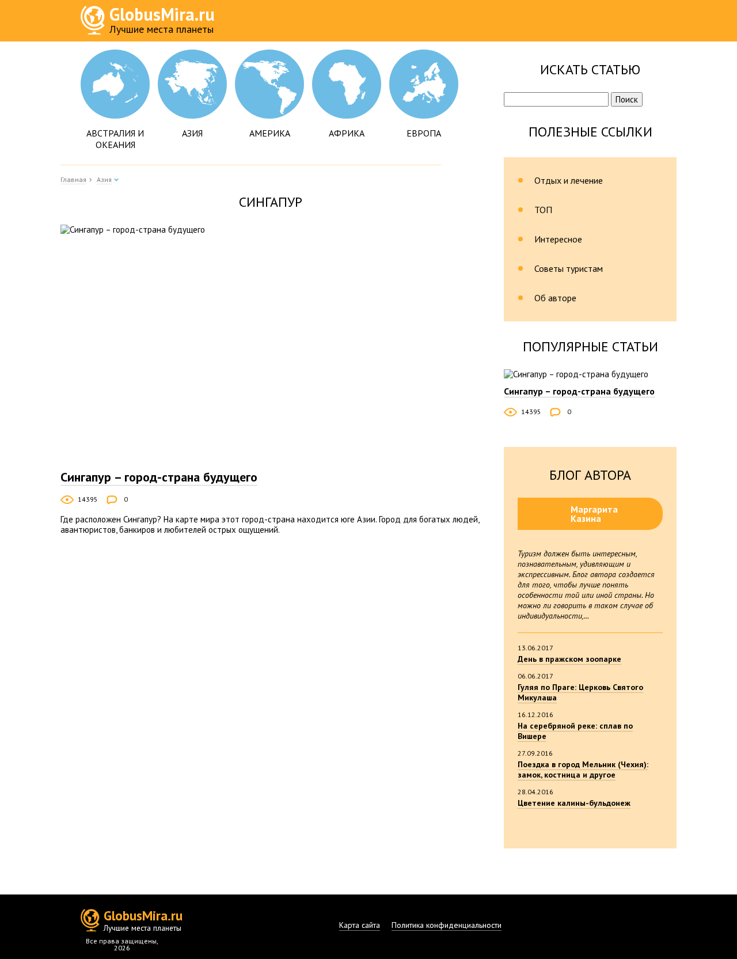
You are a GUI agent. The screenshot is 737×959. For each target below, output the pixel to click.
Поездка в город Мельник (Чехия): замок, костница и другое (583, 769)
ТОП (543, 209)
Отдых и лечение (568, 180)
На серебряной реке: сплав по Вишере (575, 731)
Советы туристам (568, 268)
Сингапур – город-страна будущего (158, 477)
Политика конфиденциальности (447, 925)
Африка (346, 133)
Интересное (558, 239)
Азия (192, 133)
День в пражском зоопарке (569, 659)
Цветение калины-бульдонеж (574, 803)
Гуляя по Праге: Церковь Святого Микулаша (580, 692)
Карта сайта (359, 925)
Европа (424, 133)
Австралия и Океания (115, 138)
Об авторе (555, 298)
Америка (269, 133)
